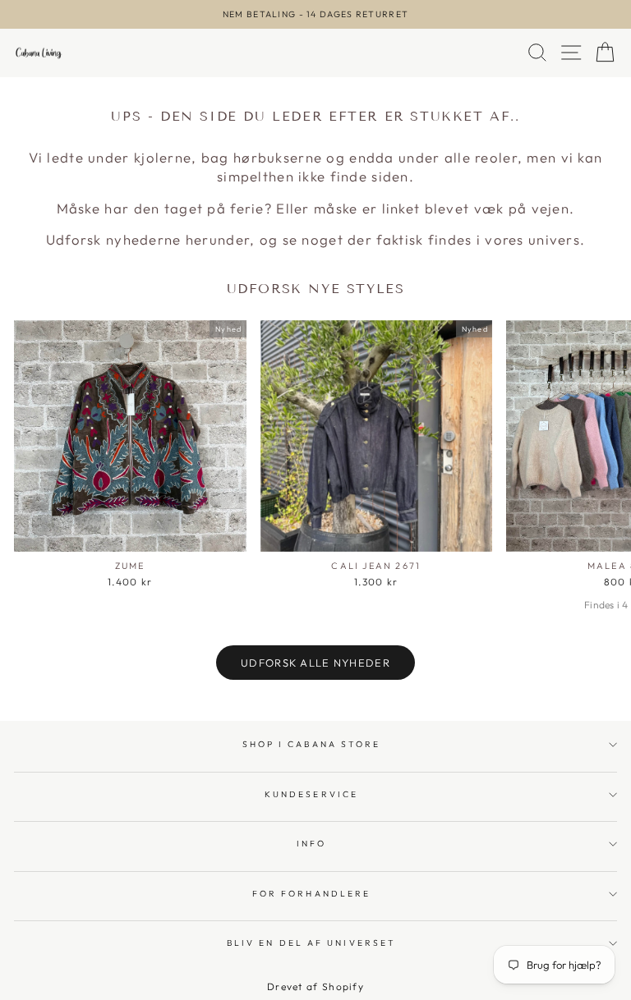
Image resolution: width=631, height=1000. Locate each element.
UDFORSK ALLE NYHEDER (315, 662)
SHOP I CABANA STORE (311, 744)
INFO (311, 843)
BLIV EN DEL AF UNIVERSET (311, 943)
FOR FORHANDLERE (311, 893)
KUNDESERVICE (311, 794)
